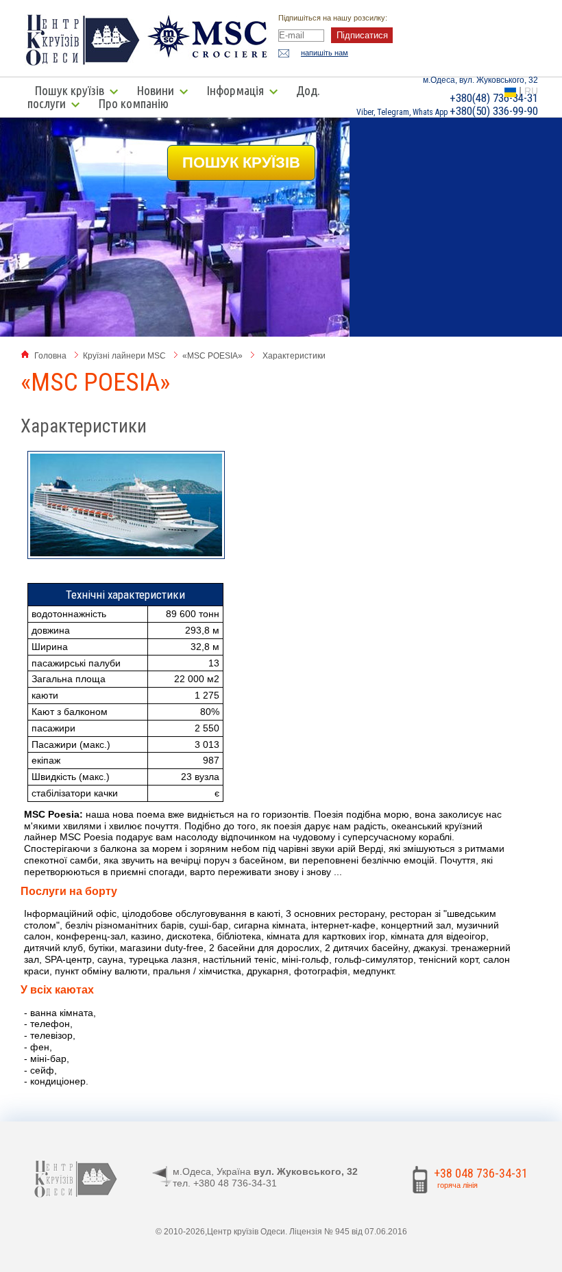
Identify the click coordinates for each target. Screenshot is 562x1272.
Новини (155, 90)
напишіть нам (324, 53)
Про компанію (133, 103)
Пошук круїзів (69, 90)
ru (531, 91)
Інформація (235, 90)
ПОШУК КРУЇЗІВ (241, 162)
